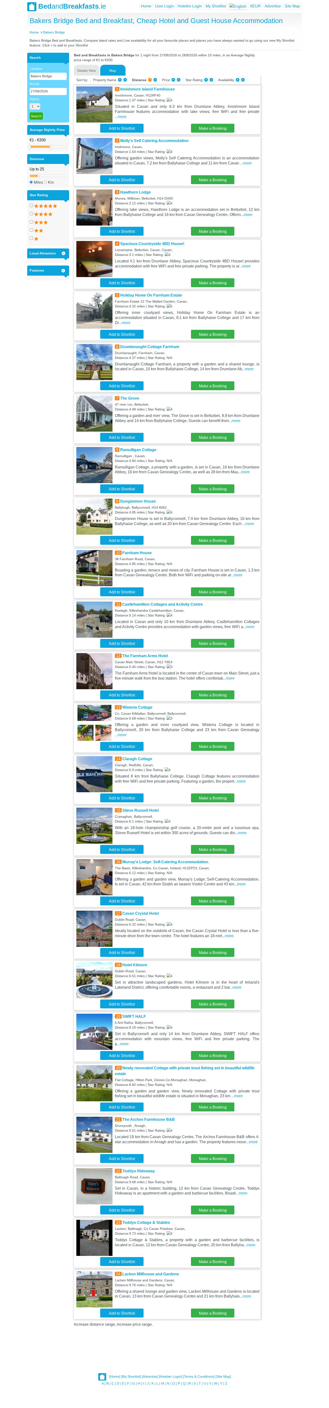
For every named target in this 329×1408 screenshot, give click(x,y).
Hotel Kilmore (134, 965)
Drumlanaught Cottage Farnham (149, 347)
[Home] (114, 1377)
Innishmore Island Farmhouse (147, 89)
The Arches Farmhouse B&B (148, 1119)
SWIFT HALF (134, 1016)
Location (36, 69)
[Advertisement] (280, 125)
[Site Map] (223, 1377)
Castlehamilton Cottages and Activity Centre (162, 604)
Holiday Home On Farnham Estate (151, 295)
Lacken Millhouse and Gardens (150, 1274)
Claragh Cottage (137, 759)
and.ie (72, 6)
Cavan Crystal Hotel (140, 913)
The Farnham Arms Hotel (145, 656)
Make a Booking (213, 128)
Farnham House (137, 553)
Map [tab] (112, 70)
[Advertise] (150, 1377)
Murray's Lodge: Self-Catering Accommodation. (165, 862)
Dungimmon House (138, 501)
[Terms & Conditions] (199, 1377)
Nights (34, 99)
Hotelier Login (190, 6)
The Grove (129, 398)
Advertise (273, 6)
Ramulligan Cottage (138, 450)
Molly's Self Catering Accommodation (154, 141)
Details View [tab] (86, 70)
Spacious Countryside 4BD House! (152, 244)
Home (146, 6)
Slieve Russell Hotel (140, 810)
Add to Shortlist (122, 128)
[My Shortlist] (131, 1377)
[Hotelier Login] (170, 1377)
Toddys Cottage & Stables (146, 1222)
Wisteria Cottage (137, 707)
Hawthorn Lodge (135, 192)
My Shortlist (216, 6)
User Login (164, 6)
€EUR (255, 6)
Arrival (34, 84)
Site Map (292, 6)
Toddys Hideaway (138, 1171)
